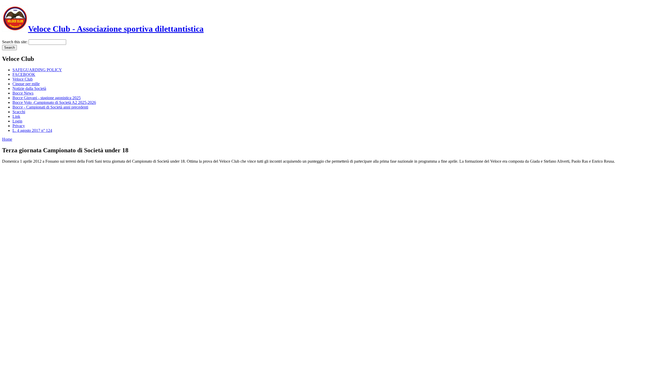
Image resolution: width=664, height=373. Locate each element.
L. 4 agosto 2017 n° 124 (32, 130)
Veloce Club (22, 79)
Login (17, 121)
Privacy (18, 126)
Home (7, 139)
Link (16, 116)
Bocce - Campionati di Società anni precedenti (50, 107)
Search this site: (15, 42)
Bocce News (22, 93)
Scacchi (18, 112)
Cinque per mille (26, 84)
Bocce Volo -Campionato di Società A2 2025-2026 (54, 102)
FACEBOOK (23, 74)
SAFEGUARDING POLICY (37, 70)
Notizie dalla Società (29, 88)
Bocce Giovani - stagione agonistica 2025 (46, 98)
